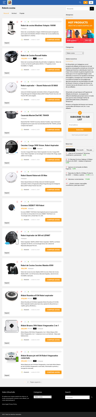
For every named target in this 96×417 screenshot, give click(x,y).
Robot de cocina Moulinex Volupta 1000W (38, 25)
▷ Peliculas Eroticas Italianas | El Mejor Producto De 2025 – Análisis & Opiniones (79, 160)
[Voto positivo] (28, 21)
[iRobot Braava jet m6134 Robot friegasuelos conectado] (11, 351)
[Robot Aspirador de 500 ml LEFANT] (11, 231)
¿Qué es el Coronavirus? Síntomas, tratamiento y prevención (78, 154)
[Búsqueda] (92, 8)
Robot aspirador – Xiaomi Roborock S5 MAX (39, 85)
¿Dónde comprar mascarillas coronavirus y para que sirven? (76, 184)
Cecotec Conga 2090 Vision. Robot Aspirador (40, 145)
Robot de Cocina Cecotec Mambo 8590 (37, 265)
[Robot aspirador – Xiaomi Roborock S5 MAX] (11, 81)
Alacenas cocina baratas (76, 179)
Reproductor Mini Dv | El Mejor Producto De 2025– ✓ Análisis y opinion (79, 174)
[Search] (80, 2)
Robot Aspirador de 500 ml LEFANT (35, 235)
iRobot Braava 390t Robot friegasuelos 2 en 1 (40, 326)
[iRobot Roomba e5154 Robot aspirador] (11, 291)
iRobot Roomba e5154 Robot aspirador (37, 295)
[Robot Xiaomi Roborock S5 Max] (11, 171)
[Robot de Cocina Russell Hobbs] (11, 51)
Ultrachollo (26, 39)
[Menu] (4, 2)
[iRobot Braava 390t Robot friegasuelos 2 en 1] (11, 321)
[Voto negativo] (25, 21)
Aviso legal (5, 404)
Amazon (24, 28)
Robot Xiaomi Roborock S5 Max (34, 175)
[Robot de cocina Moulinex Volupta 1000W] (12, 21)
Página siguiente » (35, 382)
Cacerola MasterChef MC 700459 (35, 115)
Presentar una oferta (85, 2)
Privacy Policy (13, 404)
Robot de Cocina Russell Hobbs (34, 55)
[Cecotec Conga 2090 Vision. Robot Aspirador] (11, 141)
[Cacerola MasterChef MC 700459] (11, 111)
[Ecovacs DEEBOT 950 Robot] (11, 201)
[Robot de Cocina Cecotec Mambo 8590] (11, 261)
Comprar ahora (53, 40)
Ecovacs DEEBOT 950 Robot (32, 205)
